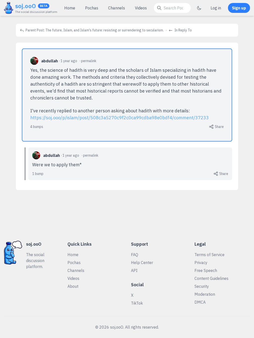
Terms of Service (209, 254)
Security (201, 286)
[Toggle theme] (199, 7)
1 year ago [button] (69, 61)
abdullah (49, 60)
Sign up (239, 7)
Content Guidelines (211, 278)
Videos (141, 7)
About (72, 286)
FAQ (134, 254)
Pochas (91, 7)
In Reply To (183, 30)
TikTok (137, 303)
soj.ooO (25, 6)
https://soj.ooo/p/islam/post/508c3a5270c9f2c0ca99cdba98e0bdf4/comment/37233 (119, 118)
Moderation (204, 294)
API (134, 270)
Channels (116, 7)
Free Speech (205, 270)
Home (69, 7)
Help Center (142, 262)
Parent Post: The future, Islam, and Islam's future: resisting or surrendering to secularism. (94, 30)
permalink (88, 61)
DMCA (200, 302)
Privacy (200, 262)
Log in (216, 7)
